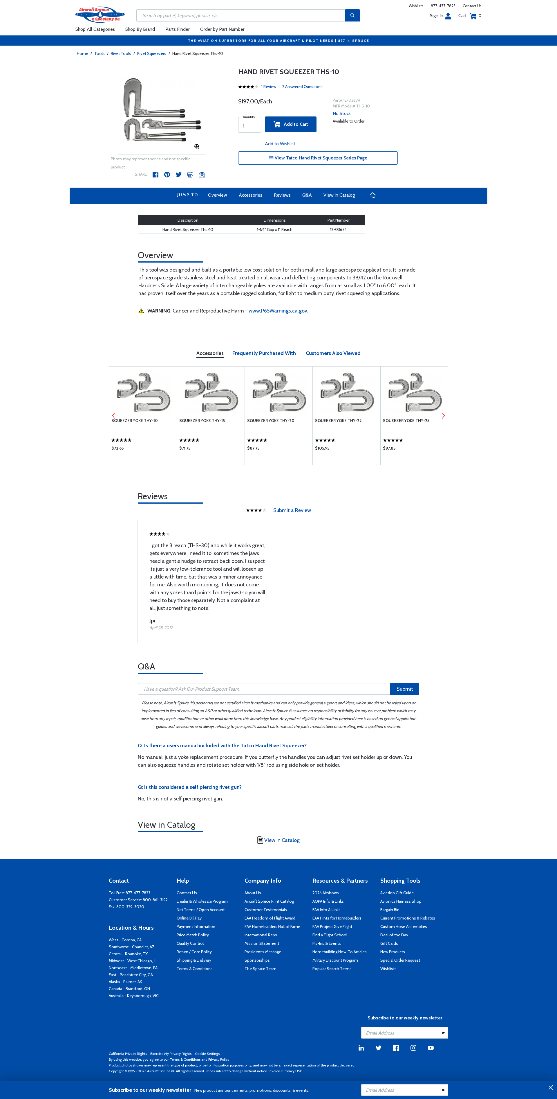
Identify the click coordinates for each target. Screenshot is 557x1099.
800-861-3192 (155, 899)
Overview (217, 195)
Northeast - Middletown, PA (133, 967)
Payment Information (196, 926)
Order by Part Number (222, 29)
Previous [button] (114, 415)
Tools (99, 53)
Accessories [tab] (210, 353)
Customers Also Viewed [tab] (333, 353)
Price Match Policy (193, 935)
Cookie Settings (207, 1053)
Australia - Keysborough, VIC (134, 995)
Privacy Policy (218, 1059)
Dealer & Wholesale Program (202, 901)
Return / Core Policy (194, 951)
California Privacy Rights (128, 1053)
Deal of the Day (394, 935)
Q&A (307, 195)
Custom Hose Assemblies (403, 926)
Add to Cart (294, 124)
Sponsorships (257, 960)
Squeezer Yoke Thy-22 (338, 420)
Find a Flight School (329, 935)
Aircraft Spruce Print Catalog (269, 901)
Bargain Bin (389, 909)
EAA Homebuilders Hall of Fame (272, 926)
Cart (470, 15)
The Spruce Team (260, 968)
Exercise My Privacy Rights (170, 1053)
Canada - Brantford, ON (129, 988)
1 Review (268, 87)
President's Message (263, 951)
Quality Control (190, 943)
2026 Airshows (325, 892)
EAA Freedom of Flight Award (270, 918)
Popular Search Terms (332, 968)
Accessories (250, 195)
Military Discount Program (335, 960)
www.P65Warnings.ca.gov (278, 311)
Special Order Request (400, 960)
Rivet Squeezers (151, 53)
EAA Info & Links (326, 909)
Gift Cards (389, 943)
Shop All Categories (95, 29)
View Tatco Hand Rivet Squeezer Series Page (320, 158)
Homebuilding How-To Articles (339, 951)
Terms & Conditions (195, 968)
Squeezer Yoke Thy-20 (270, 420)
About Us (253, 892)
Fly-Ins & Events (326, 943)
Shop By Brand (140, 29)
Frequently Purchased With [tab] (264, 353)
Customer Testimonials (266, 909)
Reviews (282, 195)
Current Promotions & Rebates (407, 918)
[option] (161, 111)
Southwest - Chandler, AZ (132, 946)
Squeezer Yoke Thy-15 (202, 420)
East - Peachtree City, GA (131, 974)
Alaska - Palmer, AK (125, 981)
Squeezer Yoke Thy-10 (134, 420)
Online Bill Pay (189, 918)
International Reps (261, 935)
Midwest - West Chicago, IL (133, 960)
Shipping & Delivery (194, 960)
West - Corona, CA (125, 939)
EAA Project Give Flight (332, 926)
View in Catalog (339, 195)
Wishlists (416, 5)
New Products (392, 951)
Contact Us (472, 5)
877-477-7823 (443, 5)
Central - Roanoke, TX (128, 953)
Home (82, 53)
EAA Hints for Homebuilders (336, 918)
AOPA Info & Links (328, 901)
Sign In (436, 15)
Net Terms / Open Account (201, 909)
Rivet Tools (121, 53)
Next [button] (443, 415)
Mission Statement (262, 943)
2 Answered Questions (302, 87)
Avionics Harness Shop (401, 901)
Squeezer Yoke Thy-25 (406, 420)
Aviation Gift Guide (397, 892)
